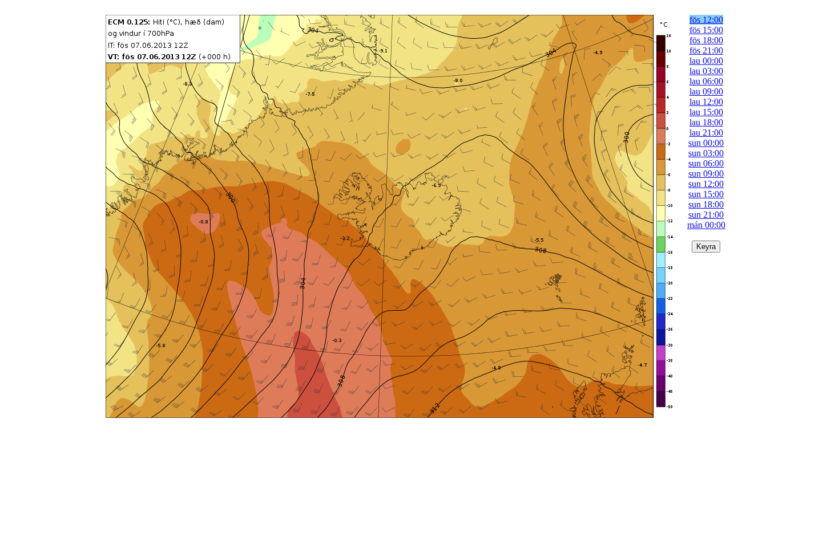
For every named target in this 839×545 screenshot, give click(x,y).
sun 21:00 (706, 214)
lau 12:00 (706, 102)
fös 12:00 (706, 20)
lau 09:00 (706, 91)
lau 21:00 (706, 132)
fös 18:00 (706, 40)
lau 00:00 (706, 61)
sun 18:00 (706, 204)
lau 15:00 (706, 112)
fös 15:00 (706, 30)
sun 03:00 (706, 153)
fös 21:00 (706, 50)
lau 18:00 (706, 122)
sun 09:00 (706, 173)
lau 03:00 (706, 71)
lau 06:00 (706, 81)
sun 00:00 (706, 143)
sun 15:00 (706, 194)
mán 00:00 (706, 225)
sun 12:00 (706, 184)
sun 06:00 (706, 163)
